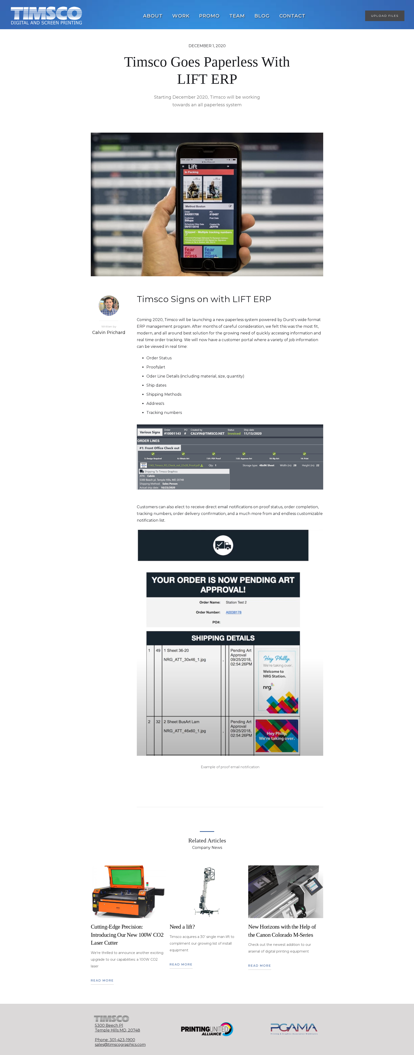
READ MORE (102, 980)
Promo (209, 16)
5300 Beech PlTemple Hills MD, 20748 (117, 1027)
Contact (292, 16)
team (237, 16)
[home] (46, 16)
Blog (262, 16)
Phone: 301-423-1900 (115, 1040)
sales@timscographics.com (120, 1044)
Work (181, 16)
